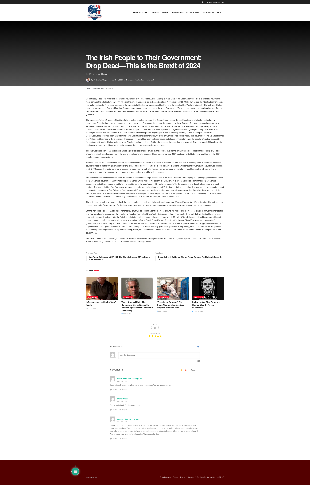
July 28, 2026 (91, 308)
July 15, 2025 (127, 314)
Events (165, 12)
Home (88, 89)
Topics (154, 12)
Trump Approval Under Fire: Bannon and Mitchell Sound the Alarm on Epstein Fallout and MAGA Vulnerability (137, 306)
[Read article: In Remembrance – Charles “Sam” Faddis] (102, 288)
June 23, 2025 (198, 311)
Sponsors (177, 12)
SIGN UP (220, 12)
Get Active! (194, 12)
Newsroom (130, 80)
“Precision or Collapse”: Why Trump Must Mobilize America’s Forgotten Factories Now (170, 305)
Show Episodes (140, 12)
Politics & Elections (98, 89)
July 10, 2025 (162, 311)
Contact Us (208, 12)
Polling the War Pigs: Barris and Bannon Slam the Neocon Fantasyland (206, 305)
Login (197, 346)
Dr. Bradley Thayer (100, 80)
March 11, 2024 (117, 80)
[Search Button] (203, 2)
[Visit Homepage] (94, 12)
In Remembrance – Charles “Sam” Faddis (101, 303)
